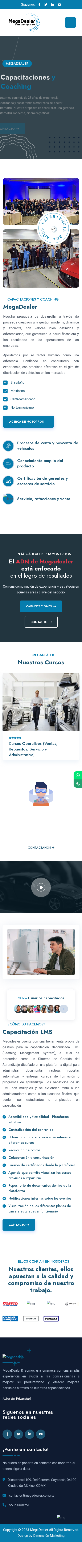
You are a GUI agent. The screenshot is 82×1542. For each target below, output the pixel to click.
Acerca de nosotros (26, 422)
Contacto (39, 622)
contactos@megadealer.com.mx (31, 1495)
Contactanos (39, 847)
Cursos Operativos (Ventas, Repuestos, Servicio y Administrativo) (33, 749)
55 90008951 (19, 1505)
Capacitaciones (39, 606)
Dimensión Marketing (49, 1536)
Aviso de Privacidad (17, 1398)
